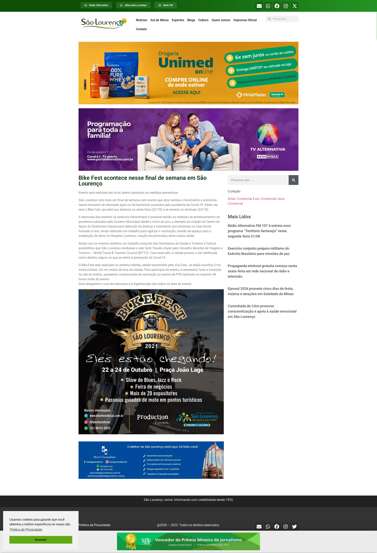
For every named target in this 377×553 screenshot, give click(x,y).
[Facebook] (277, 6)
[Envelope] (259, 6)
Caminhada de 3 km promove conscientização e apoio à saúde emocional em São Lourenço (262, 311)
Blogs (191, 20)
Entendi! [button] (41, 539)
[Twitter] (294, 527)
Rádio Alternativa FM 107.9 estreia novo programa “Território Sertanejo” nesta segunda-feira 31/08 (259, 231)
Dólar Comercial (240, 199)
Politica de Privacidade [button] (26, 529)
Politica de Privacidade (94, 525)
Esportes (178, 20)
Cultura (203, 20)
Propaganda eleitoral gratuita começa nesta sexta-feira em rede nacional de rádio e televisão (262, 271)
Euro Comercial (264, 199)
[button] (188, 73)
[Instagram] (286, 6)
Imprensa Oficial (245, 20)
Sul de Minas (159, 20)
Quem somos (221, 20)
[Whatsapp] (268, 6)
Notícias (141, 20)
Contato (141, 29)
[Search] (293, 180)
